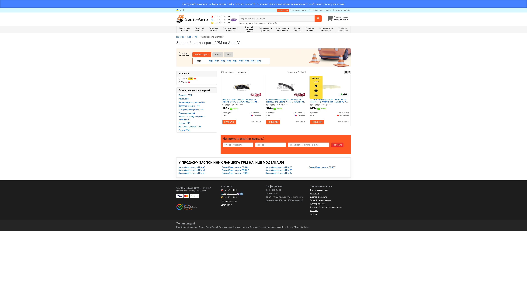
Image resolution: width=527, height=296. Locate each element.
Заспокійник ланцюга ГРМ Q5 (279, 170)
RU (184, 10)
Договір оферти (317, 204)
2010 (211, 61)
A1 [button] (228, 54)
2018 (259, 61)
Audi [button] (217, 54)
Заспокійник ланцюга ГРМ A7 (235, 170)
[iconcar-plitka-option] (345, 72)
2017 (253, 61)
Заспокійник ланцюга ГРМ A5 (192, 173)
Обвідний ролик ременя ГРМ (191, 109)
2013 (229, 61)
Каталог (314, 211)
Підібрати (337, 145)
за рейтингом (241, 72)
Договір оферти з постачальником (326, 207)
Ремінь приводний (187, 113)
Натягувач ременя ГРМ (189, 106)
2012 (223, 61)
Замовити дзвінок (229, 201)
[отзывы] (187, 207)
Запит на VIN (283, 10)
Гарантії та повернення (320, 200)
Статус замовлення (319, 190)
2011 (217, 61)
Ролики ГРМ (184, 130)
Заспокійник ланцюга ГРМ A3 (192, 167)
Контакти (337, 10)
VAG (186, 78)
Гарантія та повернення (320, 10)
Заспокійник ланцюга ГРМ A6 (235, 167)
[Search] (318, 18)
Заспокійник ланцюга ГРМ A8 (235, 173)
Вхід (348, 10)
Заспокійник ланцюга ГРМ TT (322, 167)
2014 (235, 61)
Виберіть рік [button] (201, 54)
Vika (184, 82)
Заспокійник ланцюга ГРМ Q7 (279, 173)
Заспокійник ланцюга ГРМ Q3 (279, 167)
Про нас (313, 214)
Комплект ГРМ (185, 95)
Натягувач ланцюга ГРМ (190, 127)
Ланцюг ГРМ (184, 123)
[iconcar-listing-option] (349, 72)
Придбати (229, 122)
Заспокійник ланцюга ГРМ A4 (192, 170)
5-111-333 (222, 16)
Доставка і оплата (298, 10)
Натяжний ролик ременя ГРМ (192, 102)
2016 (247, 61)
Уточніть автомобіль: (184, 54)
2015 (241, 61)
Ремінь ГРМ (184, 99)
